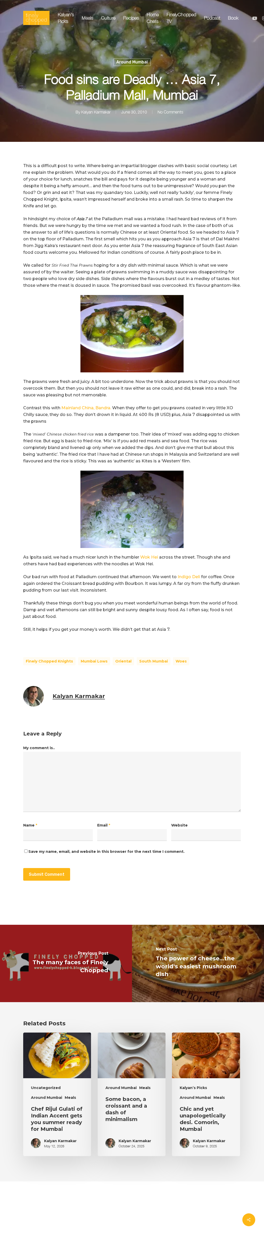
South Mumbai (153, 661)
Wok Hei (149, 557)
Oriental (123, 661)
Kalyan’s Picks (193, 1087)
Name (30, 825)
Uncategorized (46, 1087)
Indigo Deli (189, 576)
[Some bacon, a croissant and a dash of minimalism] (132, 1094)
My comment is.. (39, 748)
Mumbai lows (94, 661)
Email (103, 825)
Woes (181, 661)
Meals (70, 1097)
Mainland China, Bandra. (86, 407)
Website (179, 825)
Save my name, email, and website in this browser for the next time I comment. (106, 851)
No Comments (170, 112)
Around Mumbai (132, 62)
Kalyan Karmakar (96, 112)
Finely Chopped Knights (49, 661)
